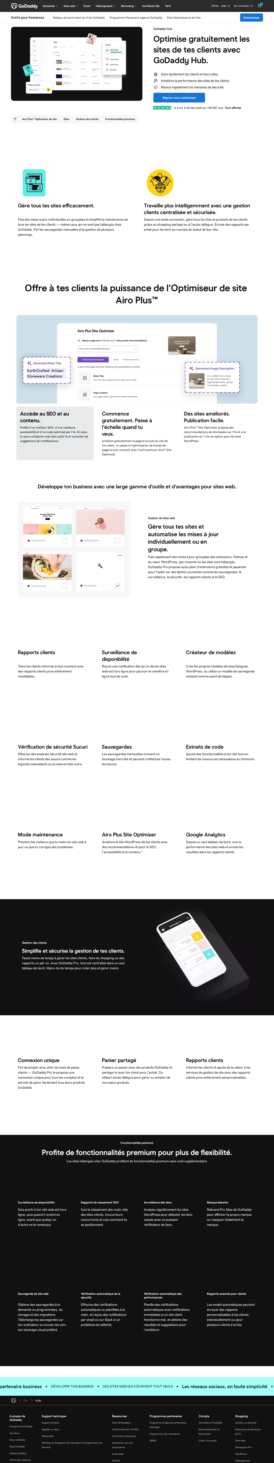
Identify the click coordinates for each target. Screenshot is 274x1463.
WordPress (241, 1454)
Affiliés (153, 1440)
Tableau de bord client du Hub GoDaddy (79, 17)
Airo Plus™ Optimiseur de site (39, 119)
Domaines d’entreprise (124, 1436)
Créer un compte (208, 1440)
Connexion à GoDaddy (210, 1422)
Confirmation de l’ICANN (125, 1429)
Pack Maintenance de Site (184, 17)
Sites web (240, 1440)
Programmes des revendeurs (165, 1434)
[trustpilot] (163, 108)
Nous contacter (18, 1440)
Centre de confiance (20, 1460)
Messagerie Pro (243, 1447)
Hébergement (242, 1460)
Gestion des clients (87, 119)
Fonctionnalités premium (120, 119)
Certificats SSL (151, 6)
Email (87, 6)
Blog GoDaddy (17, 1446)
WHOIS (116, 1460)
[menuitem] (15, 119)
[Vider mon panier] (259, 6)
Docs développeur (121, 1422)
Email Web (117, 1454)
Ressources (48, 1436)
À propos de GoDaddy (21, 1426)
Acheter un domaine (245, 1422)
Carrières (15, 1433)
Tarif (168, 6)
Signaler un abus (50, 1429)
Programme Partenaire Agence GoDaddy (136, 17)
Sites (66, 119)
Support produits (50, 1422)
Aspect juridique (18, 1453)
